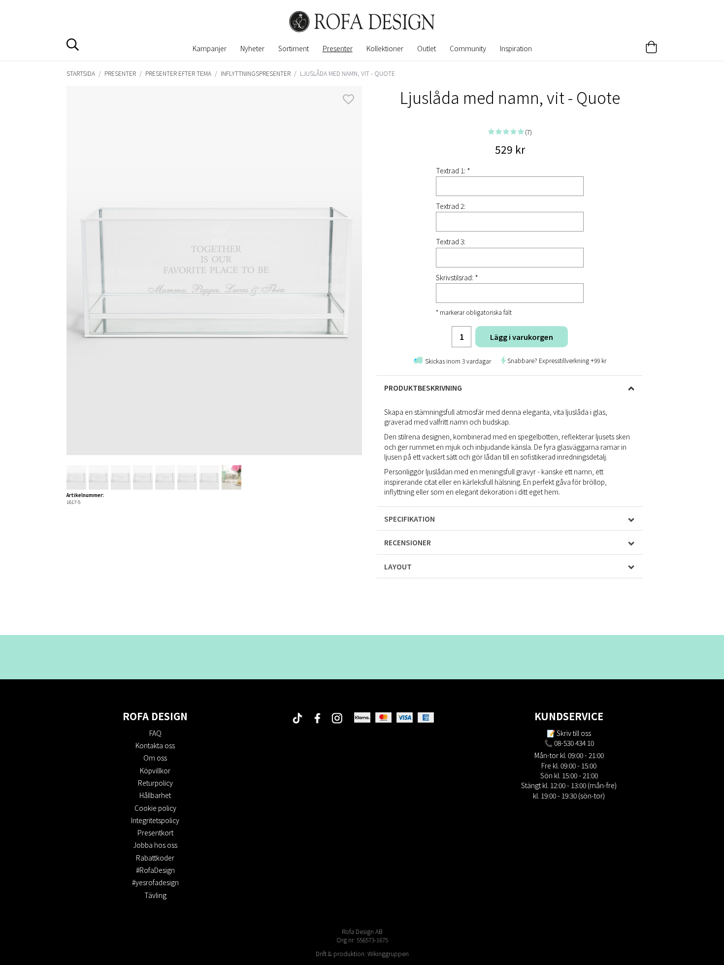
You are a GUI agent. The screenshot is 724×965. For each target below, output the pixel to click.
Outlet (426, 48)
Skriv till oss (574, 733)
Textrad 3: (450, 241)
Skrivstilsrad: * (457, 277)
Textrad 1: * (453, 170)
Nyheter (252, 48)
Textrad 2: (450, 206)
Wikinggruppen (388, 953)
